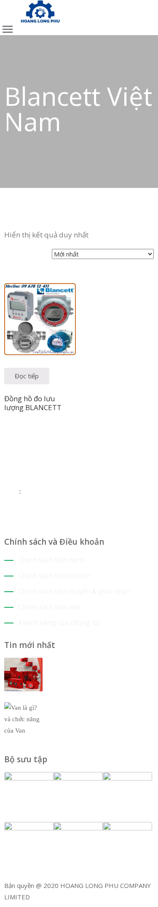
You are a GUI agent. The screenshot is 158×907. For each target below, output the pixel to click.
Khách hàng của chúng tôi (59, 622)
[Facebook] (6, 524)
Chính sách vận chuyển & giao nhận (75, 591)
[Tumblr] (31, 524)
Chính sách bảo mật (50, 607)
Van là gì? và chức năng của (99, 707)
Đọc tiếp (27, 376)
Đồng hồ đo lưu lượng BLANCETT (33, 403)
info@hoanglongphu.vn (53, 491)
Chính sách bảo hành (52, 560)
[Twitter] (13, 524)
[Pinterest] (25, 524)
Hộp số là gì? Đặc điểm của (98, 663)
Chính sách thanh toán (54, 575)
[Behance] (38, 524)
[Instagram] (19, 524)
